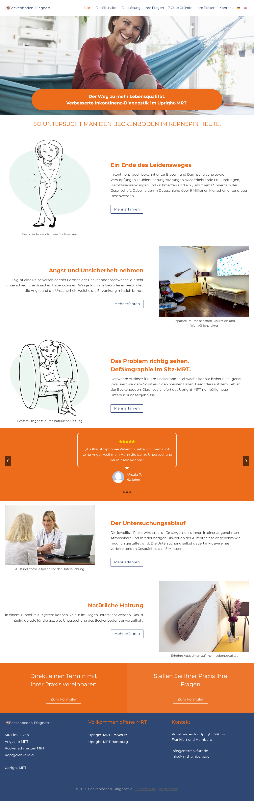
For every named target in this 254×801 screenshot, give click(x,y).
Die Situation (106, 8)
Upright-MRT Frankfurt (107, 735)
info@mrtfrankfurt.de (190, 751)
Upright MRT (15, 768)
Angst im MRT (16, 742)
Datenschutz (145, 789)
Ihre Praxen (205, 8)
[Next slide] (246, 461)
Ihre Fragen (154, 8)
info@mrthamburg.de (190, 756)
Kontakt (226, 8)
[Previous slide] (8, 461)
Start (88, 8)
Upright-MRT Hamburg (108, 742)
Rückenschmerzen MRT (24, 748)
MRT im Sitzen (17, 735)
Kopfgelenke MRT (20, 755)
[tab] (124, 492)
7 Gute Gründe (180, 8)
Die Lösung (131, 8)
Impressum (168, 789)
